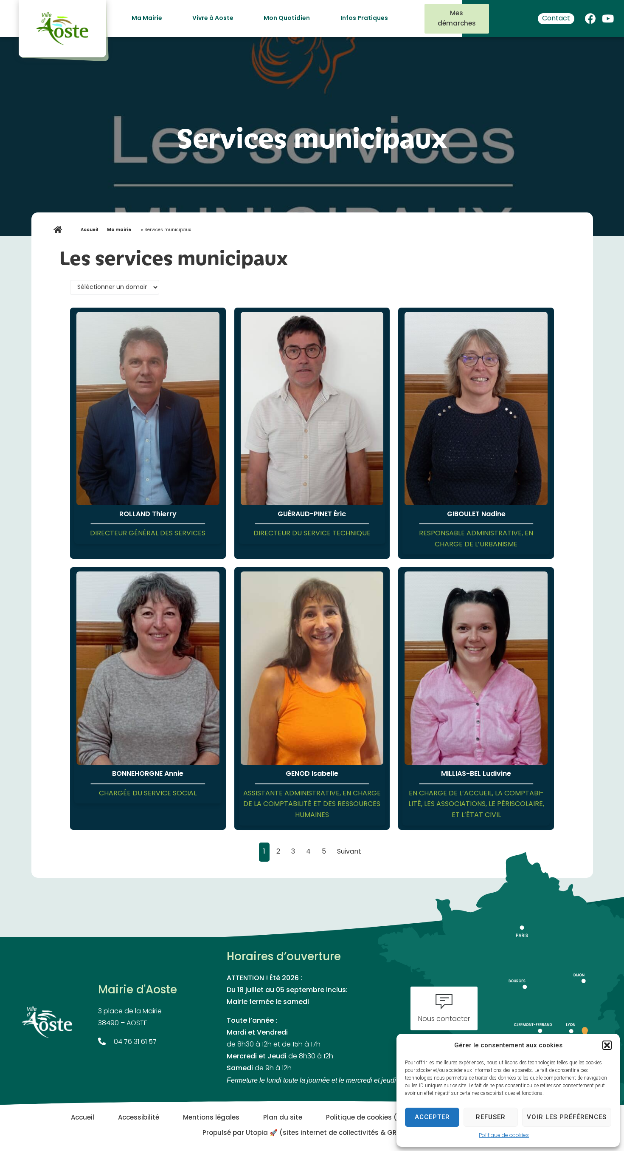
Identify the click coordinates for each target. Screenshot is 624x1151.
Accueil (89, 230)
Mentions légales (211, 1118)
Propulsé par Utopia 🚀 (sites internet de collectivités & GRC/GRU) (312, 1133)
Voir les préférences (567, 1117)
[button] (607, 1045)
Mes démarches (457, 19)
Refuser (491, 1117)
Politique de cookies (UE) (367, 1118)
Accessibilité (138, 1118)
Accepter (432, 1117)
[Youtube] (607, 16)
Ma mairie (119, 230)
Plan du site (282, 1118)
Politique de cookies (504, 1135)
